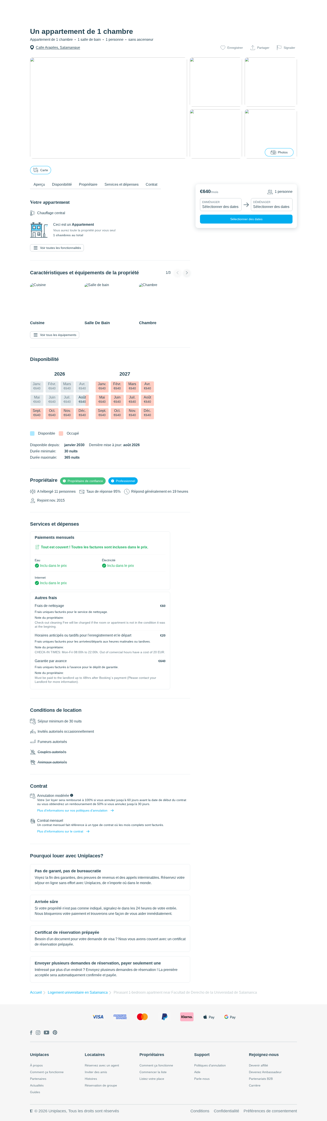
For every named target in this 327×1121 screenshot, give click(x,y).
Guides (35, 1092)
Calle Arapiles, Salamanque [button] (58, 47)
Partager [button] (263, 47)
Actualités (37, 1085)
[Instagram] (38, 1033)
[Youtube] (46, 1033)
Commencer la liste (153, 1072)
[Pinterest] (55, 1033)
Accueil (36, 992)
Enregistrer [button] (235, 47)
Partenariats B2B (261, 1078)
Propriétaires (151, 1054)
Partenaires (38, 1078)
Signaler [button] (289, 47)
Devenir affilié (258, 1065)
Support (202, 1054)
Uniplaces (39, 1054)
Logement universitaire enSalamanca (78, 992)
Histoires (91, 1078)
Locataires (95, 1054)
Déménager (261, 202)
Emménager (211, 202)
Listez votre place (151, 1078)
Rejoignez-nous (264, 1054)
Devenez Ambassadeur (265, 1072)
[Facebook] (31, 1033)
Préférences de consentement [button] (270, 1111)
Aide (197, 1072)
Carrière (254, 1085)
